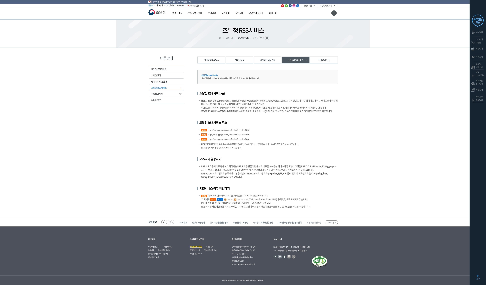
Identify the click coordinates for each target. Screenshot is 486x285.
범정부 (198, 222)
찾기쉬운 (219, 222)
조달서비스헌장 (195, 250)
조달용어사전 (157, 93)
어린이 (150, 5)
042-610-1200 (250, 250)
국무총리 (263, 222)
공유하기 (255, 38)
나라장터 (159, 5)
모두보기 (331, 222)
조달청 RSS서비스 (244, 38)
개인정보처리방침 (158, 69)
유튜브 (282, 5)
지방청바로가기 (326, 5)
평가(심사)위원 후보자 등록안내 (158, 253)
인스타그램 (294, 5)
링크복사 (261, 38)
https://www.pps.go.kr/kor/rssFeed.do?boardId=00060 (228, 139)
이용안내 (229, 38)
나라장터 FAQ (167, 246)
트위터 (297, 5)
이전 (163, 222)
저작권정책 (156, 75)
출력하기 (267, 38)
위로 (478, 279)
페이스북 (290, 5)
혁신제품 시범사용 (318, 222)
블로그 (286, 5)
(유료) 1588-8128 (238, 260)
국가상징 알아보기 (197, 5)
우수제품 (151, 250)
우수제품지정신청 (164, 250)
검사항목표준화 (153, 257)
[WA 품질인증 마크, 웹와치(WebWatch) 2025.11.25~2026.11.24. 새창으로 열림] (319, 262)
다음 (172, 222)
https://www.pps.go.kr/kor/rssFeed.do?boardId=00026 (228, 130)
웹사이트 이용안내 (159, 81)
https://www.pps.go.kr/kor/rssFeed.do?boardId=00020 (228, 134)
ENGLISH (180, 5)
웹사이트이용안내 (210, 250)
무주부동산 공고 (153, 246)
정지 (168, 222)
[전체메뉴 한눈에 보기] (334, 13)
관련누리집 (307, 5)
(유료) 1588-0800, (238, 250)
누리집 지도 (170, 5)
